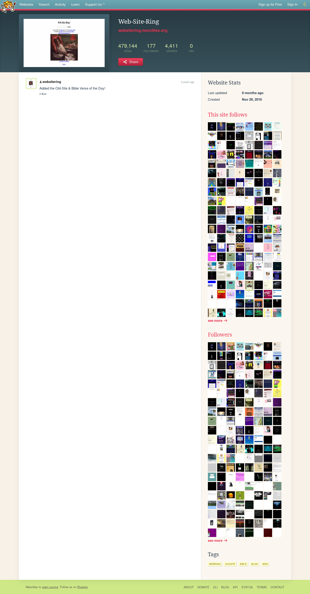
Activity (60, 4)
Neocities (32, 587)
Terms (261, 587)
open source (50, 587)
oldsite (230, 564)
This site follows (227, 115)
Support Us (93, 4)
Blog (225, 587)
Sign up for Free (270, 4)
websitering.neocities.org (142, 30)
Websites (26, 4)
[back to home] (8, 6)
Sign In (292, 4)
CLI (215, 587)
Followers (220, 335)
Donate (203, 587)
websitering (51, 81)
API (235, 587)
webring (215, 564)
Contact (277, 587)
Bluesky (82, 587)
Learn (75, 4)
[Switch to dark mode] (305, 4)
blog (254, 564)
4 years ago (187, 82)
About (189, 587)
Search (44, 4)
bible (243, 564)
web (265, 564)
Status (247, 587)
